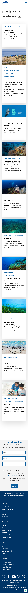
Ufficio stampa (6, 516)
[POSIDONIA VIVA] (14, 35)
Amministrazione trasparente (10, 535)
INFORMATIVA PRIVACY (11, 475)
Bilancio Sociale (6, 537)
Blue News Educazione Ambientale (12, 70)
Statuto (4, 525)
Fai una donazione (7, 562)
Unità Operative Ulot (8, 509)
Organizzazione (6, 507)
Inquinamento (7, 235)
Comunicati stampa (8, 73)
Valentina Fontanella (17, 495)
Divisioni (4, 512)
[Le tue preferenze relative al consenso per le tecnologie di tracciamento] (25, 590)
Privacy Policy (6, 532)
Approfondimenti (7, 551)
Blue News (6, 67)
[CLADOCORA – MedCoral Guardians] (14, 277)
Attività (5, 26)
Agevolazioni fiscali (7, 530)
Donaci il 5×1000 (6, 567)
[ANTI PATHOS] (14, 198)
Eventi (3, 553)
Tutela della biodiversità (14, 26)
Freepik (17, 498)
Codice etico (5, 528)
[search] (22, 2)
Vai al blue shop (6, 569)
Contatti (4, 514)
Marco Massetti (10, 495)
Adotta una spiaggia (8, 564)
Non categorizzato (8, 272)
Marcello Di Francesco (14, 493)
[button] (26, 2)
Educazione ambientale (9, 76)
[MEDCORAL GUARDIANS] (14, 160)
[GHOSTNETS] (14, 237)
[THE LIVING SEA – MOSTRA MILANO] (14, 122)
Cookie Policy (11, 587)
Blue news (5, 548)
